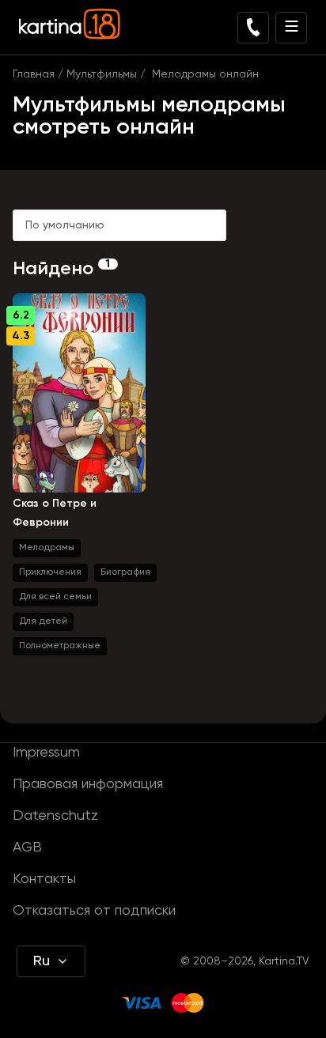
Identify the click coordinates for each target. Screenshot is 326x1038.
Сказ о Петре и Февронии (55, 513)
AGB (27, 847)
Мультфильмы (101, 74)
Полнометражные (59, 646)
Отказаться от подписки (94, 911)
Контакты (44, 879)
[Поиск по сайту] (253, 27)
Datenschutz (55, 816)
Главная (34, 74)
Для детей (43, 621)
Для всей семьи (55, 597)
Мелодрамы (46, 548)
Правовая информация (88, 784)
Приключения (50, 572)
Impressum (46, 752)
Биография (125, 572)
